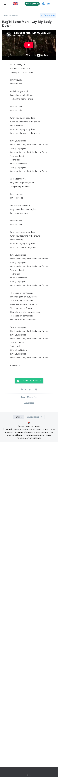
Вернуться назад (11, 15)
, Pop (34, 397)
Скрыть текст (49, 15)
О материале (29, 403)
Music (29, 397)
